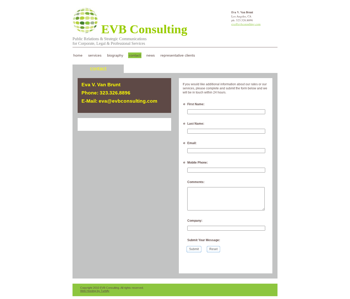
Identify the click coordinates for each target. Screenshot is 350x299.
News (150, 55)
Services (94, 55)
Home (78, 55)
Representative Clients (177, 55)
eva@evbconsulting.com (246, 24)
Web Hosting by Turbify (94, 290)
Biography (115, 55)
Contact (135, 55)
